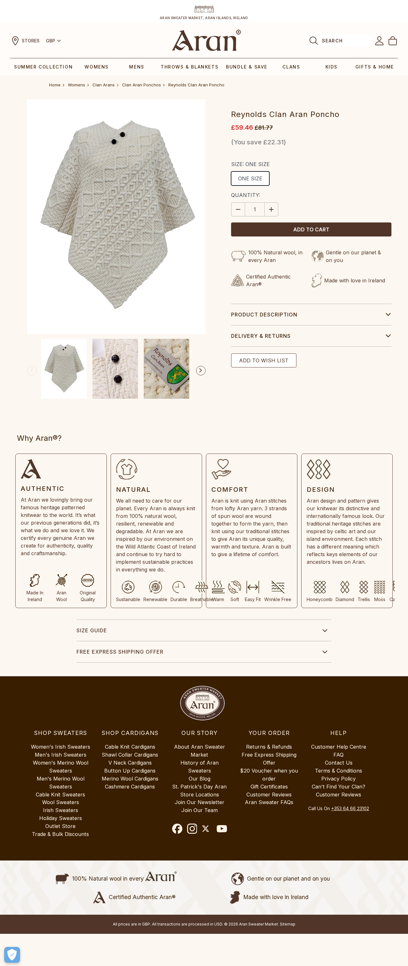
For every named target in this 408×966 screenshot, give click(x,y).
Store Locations (199, 794)
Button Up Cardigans (130, 770)
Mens (136, 66)
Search (332, 40)
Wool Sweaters (60, 802)
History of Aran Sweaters (199, 766)
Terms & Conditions (338, 770)
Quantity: (245, 195)
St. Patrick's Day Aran (199, 786)
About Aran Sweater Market (199, 751)
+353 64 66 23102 (350, 808)
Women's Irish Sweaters (60, 747)
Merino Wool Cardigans (130, 778)
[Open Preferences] (12, 955)
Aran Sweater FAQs (269, 802)
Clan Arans (103, 84)
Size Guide (91, 630)
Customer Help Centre (338, 747)
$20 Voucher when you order (269, 774)
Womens (96, 66)
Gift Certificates (269, 786)
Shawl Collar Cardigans (130, 755)
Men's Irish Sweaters (60, 755)
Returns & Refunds (269, 747)
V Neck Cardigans (130, 762)
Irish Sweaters (60, 810)
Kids (331, 66)
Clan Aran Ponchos (141, 84)
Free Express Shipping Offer (120, 652)
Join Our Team (199, 810)
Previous (32, 370)
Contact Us (339, 762)
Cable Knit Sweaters (60, 794)
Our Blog (199, 778)
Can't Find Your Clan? (338, 786)
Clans (291, 66)
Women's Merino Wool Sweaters (60, 766)
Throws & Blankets (189, 66)
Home (55, 84)
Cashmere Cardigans (130, 786)
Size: (250, 164)
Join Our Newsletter (199, 802)
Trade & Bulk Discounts (60, 834)
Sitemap (287, 924)
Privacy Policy (338, 778)
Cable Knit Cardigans (130, 747)
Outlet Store (60, 826)
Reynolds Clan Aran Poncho (196, 84)
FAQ (338, 755)
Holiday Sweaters (60, 818)
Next (201, 370)
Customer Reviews (269, 794)
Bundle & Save (246, 66)
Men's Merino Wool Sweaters (60, 782)
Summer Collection (43, 66)
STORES (31, 40)
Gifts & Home (374, 66)
